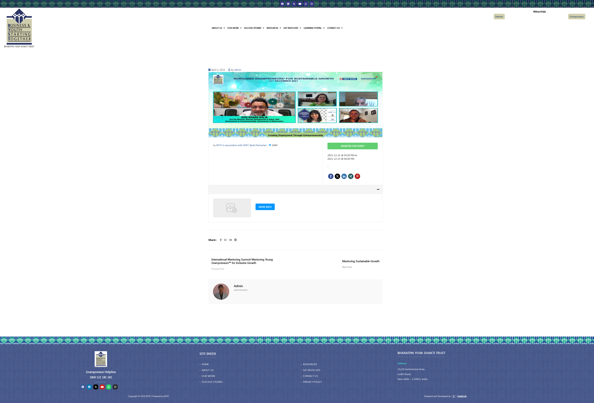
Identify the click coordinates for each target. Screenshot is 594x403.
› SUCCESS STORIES (211, 381)
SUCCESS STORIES (252, 27)
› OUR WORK (207, 375)
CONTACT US (333, 27)
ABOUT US (217, 27)
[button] (218, 28)
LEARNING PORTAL (313, 27)
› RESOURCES (309, 364)
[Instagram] (311, 3)
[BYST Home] (19, 27)
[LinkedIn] (231, 240)
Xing (350, 176)
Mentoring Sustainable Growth (360, 261)
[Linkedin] (288, 3)
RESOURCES (272, 27)
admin (237, 69)
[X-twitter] (294, 3)
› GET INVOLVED (310, 370)
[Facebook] (282, 3)
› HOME (204, 364)
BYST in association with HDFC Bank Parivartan (241, 145)
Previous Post (217, 268)
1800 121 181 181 (101, 377)
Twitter (337, 176)
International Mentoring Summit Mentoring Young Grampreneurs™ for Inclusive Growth (242, 261)
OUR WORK (233, 27)
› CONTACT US (309, 375)
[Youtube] (299, 3)
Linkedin (344, 176)
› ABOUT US (207, 370)
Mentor (499, 16)
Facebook (331, 176)
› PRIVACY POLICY (311, 381)
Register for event (352, 145)
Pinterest (357, 176)
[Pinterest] (235, 240)
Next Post (347, 267)
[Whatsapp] (305, 3)
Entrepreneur (577, 16)
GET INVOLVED (291, 27)
